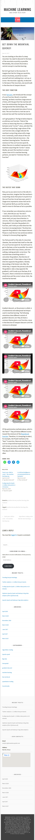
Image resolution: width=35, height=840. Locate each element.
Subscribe (8, 566)
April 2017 (5, 634)
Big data (4, 659)
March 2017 (5, 638)
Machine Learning (17, 9)
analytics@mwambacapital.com (11, 743)
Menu (18, 20)
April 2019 (5, 611)
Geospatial (5, 663)
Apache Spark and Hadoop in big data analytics (15, 600)
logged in (14, 535)
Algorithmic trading (7, 650)
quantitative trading (7, 681)
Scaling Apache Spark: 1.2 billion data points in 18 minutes (8, 485)
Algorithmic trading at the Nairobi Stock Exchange (25, 517)
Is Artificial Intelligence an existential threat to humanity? (24, 474)
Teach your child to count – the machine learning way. (8, 474)
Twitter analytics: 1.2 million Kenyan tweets (14, 582)
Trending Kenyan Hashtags (9, 577)
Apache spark (6, 654)
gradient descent (12, 500)
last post (9, 95)
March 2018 (5, 625)
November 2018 (6, 620)
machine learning (21, 500)
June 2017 (5, 629)
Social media (5, 686)
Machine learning (20, 507)
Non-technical (6, 677)
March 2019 (5, 616)
